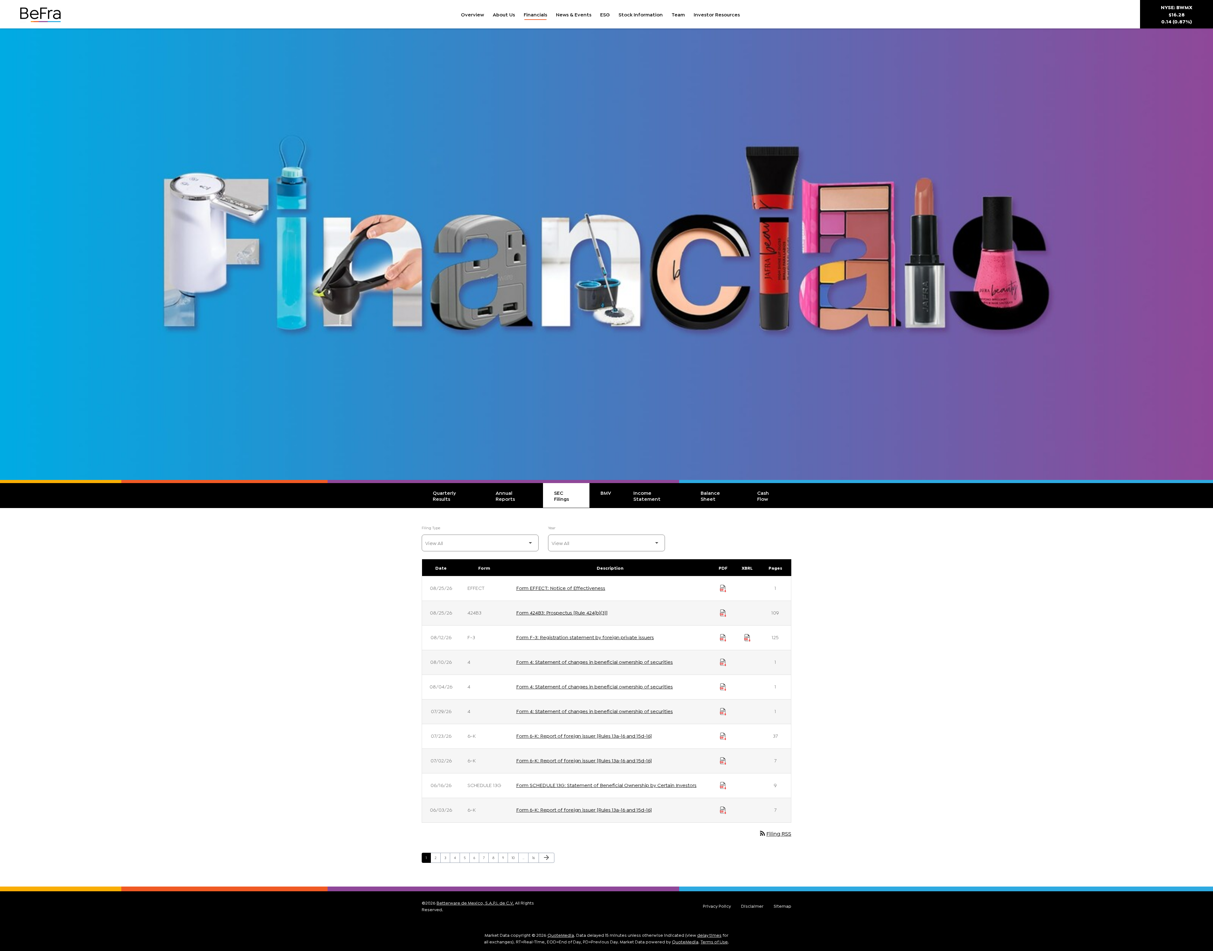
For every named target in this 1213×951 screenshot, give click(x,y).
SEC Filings (561, 495)
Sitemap (782, 906)
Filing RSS (775, 833)
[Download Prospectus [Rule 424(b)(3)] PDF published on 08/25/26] (723, 612)
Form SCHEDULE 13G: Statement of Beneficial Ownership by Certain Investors (606, 785)
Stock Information (641, 14)
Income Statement (647, 495)
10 (515, 857)
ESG (605, 14)
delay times (709, 934)
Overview (472, 14)
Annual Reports (505, 495)
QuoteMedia (560, 934)
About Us (504, 14)
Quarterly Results (444, 495)
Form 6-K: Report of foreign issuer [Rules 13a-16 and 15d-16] (584, 735)
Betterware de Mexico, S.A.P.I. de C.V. (475, 902)
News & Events (573, 14)
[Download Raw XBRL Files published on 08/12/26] (747, 637)
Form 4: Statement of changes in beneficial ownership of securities (594, 661)
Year (551, 527)
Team (678, 14)
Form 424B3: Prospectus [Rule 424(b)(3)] (561, 612)
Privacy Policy (717, 906)
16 (535, 857)
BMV (605, 492)
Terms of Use (714, 941)
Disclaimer (752, 906)
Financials (535, 14)
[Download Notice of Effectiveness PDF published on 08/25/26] (723, 587)
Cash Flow (763, 495)
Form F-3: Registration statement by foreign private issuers (585, 637)
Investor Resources (717, 14)
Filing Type (431, 527)
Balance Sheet (710, 495)
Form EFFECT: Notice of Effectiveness (560, 588)
